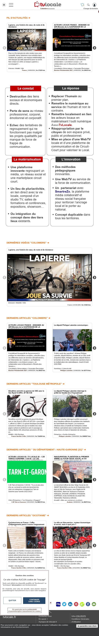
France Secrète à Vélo (18, 436)
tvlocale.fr (9, 617)
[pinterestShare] (76, 604)
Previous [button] (4, 48)
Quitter (12, 600)
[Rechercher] (88, 5)
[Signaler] (52, 604)
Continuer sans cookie (34, 601)
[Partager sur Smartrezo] (58, 604)
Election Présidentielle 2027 (63, 70)
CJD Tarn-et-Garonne (18, 502)
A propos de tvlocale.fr (48, 622)
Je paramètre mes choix (87, 626)
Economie (49, 11)
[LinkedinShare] (70, 604)
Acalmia (69, 502)
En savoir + (43, 619)
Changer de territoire (90, 8)
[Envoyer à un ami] (93, 604)
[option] (26, 47)
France (24, 70)
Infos (79, 616)
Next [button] (94, 48)
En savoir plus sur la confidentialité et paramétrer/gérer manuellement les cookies (24, 610)
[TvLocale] (47, 4)
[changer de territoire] (82, 5)
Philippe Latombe (66, 370)
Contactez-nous (45, 616)
